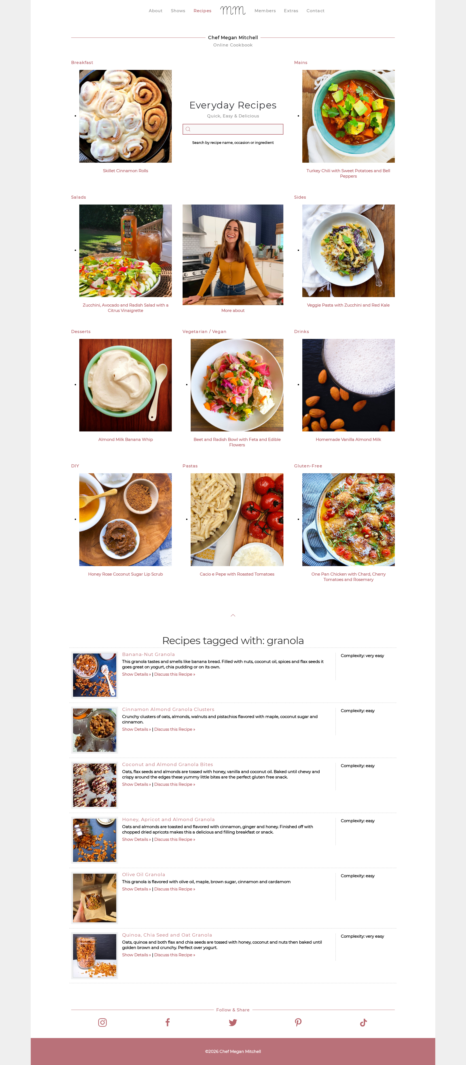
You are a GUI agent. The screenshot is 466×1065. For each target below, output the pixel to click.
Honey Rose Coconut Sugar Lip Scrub (125, 574)
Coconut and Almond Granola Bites (167, 764)
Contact (316, 10)
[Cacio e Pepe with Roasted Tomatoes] (237, 519)
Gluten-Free (308, 465)
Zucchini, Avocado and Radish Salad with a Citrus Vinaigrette (126, 307)
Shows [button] (178, 10)
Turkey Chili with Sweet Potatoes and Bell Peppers (348, 173)
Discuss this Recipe (173, 674)
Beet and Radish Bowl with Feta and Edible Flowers (237, 442)
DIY (75, 465)
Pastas (190, 465)
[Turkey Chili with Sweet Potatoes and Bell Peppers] (348, 115)
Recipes (202, 10)
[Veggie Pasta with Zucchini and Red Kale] (348, 250)
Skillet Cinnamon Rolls (125, 170)
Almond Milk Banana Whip (125, 439)
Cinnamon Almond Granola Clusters (168, 709)
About (156, 10)
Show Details (135, 674)
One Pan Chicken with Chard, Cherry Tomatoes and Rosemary (348, 576)
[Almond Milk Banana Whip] (125, 384)
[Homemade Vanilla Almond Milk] (348, 384)
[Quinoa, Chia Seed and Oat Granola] (94, 956)
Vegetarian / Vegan (205, 331)
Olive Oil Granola (143, 874)
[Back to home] (233, 11)
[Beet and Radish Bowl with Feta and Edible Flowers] (237, 384)
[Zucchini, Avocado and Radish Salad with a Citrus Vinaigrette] (125, 250)
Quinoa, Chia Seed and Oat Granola (167, 935)
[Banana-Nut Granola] (94, 675)
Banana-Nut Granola (148, 654)
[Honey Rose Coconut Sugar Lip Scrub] (125, 519)
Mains (301, 62)
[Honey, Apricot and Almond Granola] (94, 840)
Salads (78, 197)
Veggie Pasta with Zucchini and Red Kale (348, 305)
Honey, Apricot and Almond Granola (168, 819)
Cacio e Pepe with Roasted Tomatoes (237, 574)
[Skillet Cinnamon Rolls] (125, 115)
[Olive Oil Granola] (94, 898)
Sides (300, 197)
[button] (233, 615)
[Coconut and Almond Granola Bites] (94, 785)
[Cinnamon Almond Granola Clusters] (94, 730)
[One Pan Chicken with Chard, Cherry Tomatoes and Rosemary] (348, 519)
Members (265, 10)
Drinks (301, 331)
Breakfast (82, 62)
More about (233, 310)
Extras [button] (291, 10)
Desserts (81, 331)
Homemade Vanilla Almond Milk (348, 439)
